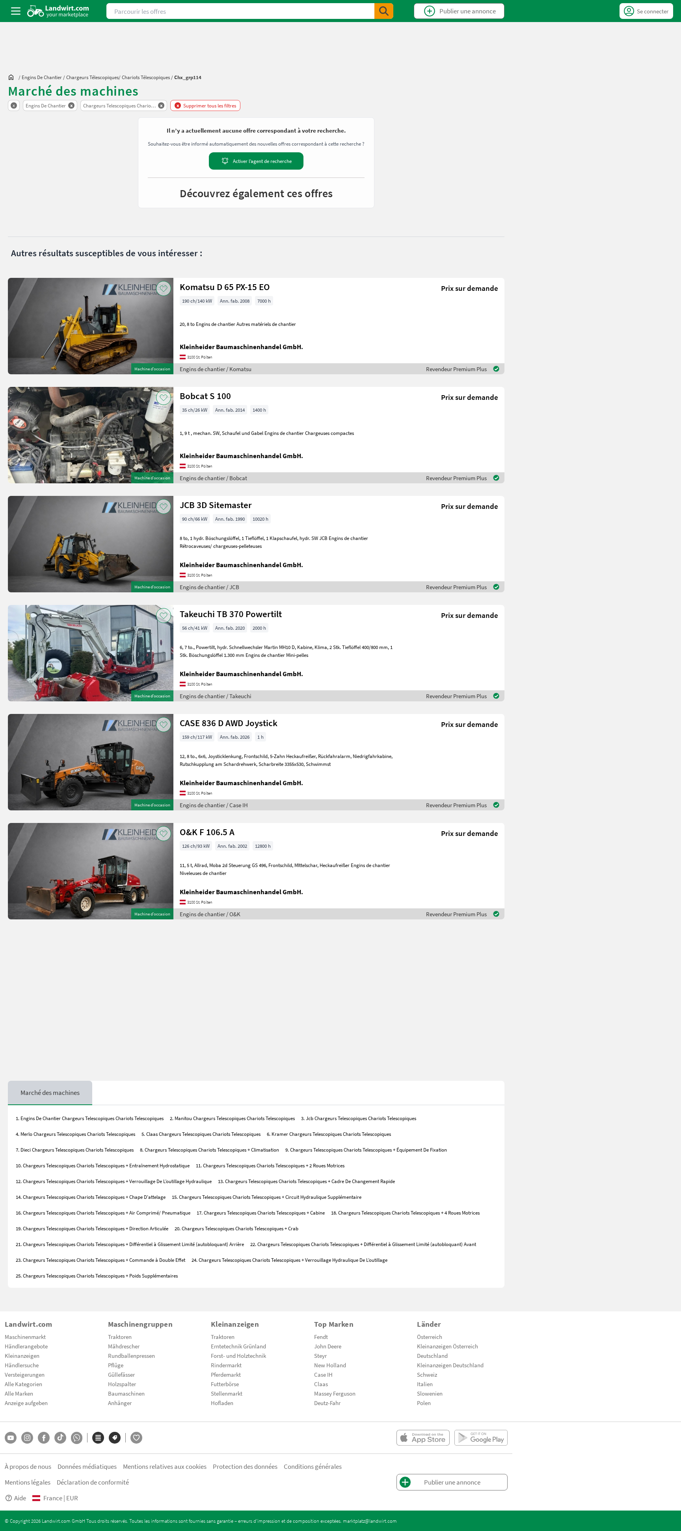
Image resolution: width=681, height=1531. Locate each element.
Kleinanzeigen (22, 1355)
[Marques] (115, 1438)
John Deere (327, 1346)
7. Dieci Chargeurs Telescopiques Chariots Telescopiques (75, 1149)
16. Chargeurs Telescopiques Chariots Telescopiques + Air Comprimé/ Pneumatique (103, 1212)
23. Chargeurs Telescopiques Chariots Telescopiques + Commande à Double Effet (100, 1259)
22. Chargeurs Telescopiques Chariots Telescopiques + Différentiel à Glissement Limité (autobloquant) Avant (363, 1244)
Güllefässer (121, 1374)
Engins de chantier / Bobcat (213, 478)
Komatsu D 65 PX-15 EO (225, 286)
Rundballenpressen (131, 1355)
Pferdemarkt (226, 1374)
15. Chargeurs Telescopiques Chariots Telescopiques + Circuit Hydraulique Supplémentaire (266, 1196)
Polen (424, 1403)
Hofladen (222, 1403)
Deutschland (432, 1355)
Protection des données (245, 1466)
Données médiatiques (87, 1466)
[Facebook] (44, 1438)
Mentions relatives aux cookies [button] (165, 1466)
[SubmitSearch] (383, 11)
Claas (321, 1384)
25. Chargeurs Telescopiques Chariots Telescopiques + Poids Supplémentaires (97, 1275)
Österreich (429, 1337)
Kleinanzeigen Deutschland (450, 1365)
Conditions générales (313, 1466)
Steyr (320, 1355)
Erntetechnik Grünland (238, 1346)
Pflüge (115, 1365)
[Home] (58, 11)
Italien (425, 1384)
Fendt (321, 1337)
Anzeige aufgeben (26, 1403)
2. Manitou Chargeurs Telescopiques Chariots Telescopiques (232, 1118)
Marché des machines (50, 1092)
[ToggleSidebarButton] (16, 11)
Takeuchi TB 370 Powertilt (231, 613)
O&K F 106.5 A (207, 832)
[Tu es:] (13, 77)
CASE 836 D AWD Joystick (228, 723)
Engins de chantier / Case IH (214, 805)
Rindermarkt (226, 1365)
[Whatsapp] (76, 1438)
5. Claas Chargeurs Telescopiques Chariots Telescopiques (200, 1133)
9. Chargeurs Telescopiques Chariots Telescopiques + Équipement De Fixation (366, 1149)
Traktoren (120, 1337)
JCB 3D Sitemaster (216, 504)
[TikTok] (60, 1438)
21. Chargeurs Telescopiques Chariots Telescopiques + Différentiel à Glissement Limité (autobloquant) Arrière (130, 1244)
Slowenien (430, 1393)
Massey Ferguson (334, 1393)
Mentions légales (27, 1482)
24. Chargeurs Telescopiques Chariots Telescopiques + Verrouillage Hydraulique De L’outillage (289, 1259)
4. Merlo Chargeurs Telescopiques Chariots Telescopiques (75, 1133)
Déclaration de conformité (93, 1482)
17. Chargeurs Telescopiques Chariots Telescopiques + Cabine (261, 1212)
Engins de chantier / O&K (210, 914)
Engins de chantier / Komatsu (215, 369)
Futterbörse (225, 1384)
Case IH (323, 1374)
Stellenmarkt (226, 1393)
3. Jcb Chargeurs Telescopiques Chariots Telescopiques (358, 1118)
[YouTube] (11, 1438)
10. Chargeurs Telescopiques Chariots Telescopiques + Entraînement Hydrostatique (103, 1165)
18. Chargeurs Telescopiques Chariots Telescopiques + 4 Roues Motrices (405, 1212)
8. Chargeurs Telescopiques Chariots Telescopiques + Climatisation (209, 1149)
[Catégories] (98, 1438)
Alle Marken (19, 1393)
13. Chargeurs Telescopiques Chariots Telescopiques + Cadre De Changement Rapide (306, 1181)
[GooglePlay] (481, 1438)
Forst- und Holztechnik (238, 1355)
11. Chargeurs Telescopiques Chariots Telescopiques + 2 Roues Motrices (270, 1165)
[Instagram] (27, 1438)
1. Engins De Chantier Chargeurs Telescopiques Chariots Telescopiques (90, 1118)
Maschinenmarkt (25, 1337)
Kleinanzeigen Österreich (447, 1346)
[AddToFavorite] (163, 288)
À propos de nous (28, 1466)
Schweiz (427, 1374)
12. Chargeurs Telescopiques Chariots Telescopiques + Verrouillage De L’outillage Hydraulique (114, 1181)
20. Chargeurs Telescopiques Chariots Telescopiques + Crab (236, 1228)
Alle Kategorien (23, 1384)
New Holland (330, 1365)
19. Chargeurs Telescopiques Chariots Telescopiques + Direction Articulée (92, 1228)
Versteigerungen (25, 1374)
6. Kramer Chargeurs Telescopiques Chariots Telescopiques (329, 1133)
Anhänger (120, 1403)
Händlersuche (22, 1365)
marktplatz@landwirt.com (370, 1520)
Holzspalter (122, 1384)
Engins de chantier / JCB (209, 587)
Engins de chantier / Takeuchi (215, 696)
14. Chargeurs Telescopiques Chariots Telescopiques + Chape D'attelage (91, 1196)
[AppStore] (423, 1438)
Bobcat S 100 (205, 395)
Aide (20, 1497)
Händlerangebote (26, 1346)
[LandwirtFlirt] (136, 1438)
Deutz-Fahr (327, 1403)
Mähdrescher (124, 1346)
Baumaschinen (126, 1393)
